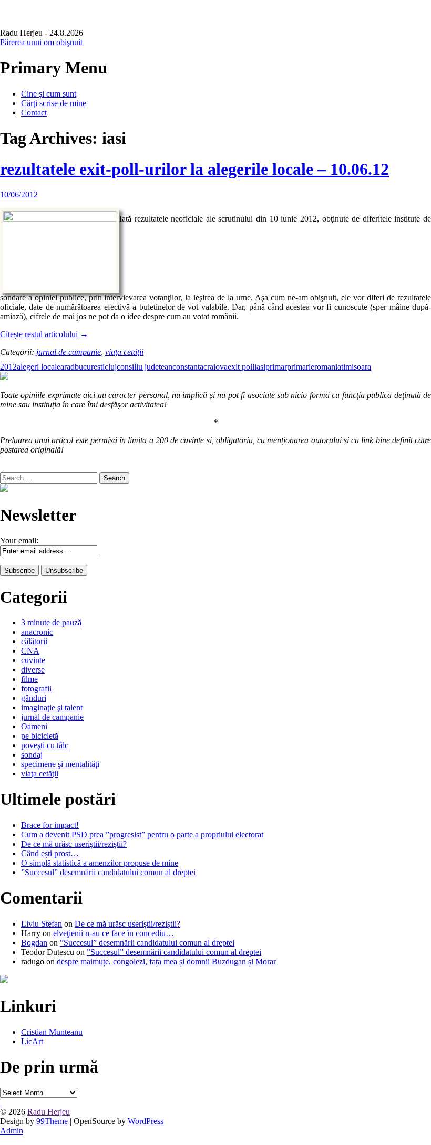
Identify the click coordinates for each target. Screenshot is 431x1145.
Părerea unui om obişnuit (41, 42)
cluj (111, 366)
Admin (11, 1130)
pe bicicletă (39, 735)
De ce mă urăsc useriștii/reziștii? (74, 843)
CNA (30, 650)
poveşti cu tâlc (44, 745)
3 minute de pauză (51, 622)
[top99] (1, 1102)
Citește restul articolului (44, 334)
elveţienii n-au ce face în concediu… (113, 933)
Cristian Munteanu (52, 1031)
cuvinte (33, 660)
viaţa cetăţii (124, 352)
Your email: (19, 540)
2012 (8, 366)
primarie (300, 366)
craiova (215, 366)
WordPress (145, 1121)
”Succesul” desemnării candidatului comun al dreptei (108, 872)
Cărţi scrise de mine (53, 103)
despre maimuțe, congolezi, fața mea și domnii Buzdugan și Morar (166, 961)
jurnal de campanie (68, 352)
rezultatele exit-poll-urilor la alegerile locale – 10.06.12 (194, 169)
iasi (259, 366)
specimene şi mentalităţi (60, 764)
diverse (33, 669)
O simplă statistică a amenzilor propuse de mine (99, 862)
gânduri (33, 698)
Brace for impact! (50, 825)
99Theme (52, 1121)
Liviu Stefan (41, 923)
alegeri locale (38, 366)
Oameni (34, 726)
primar (276, 366)
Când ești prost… (50, 853)
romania (327, 366)
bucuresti (90, 366)
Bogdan (34, 942)
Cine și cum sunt (48, 93)
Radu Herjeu (48, 1111)
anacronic (37, 631)
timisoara (356, 366)
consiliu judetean (144, 366)
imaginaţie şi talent (52, 707)
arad (67, 366)
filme (29, 679)
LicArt (32, 1041)
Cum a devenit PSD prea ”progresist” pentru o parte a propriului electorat (142, 834)
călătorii (34, 641)
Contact (34, 112)
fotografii (36, 688)
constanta (187, 366)
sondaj (32, 754)
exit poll (241, 366)
